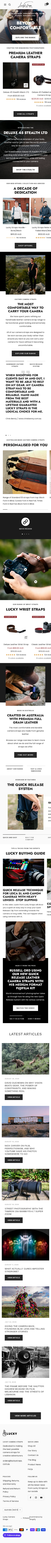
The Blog (32, 1460)
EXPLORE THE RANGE (25, 37)
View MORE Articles (25, 1415)
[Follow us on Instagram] (36, 1497)
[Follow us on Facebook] (30, 1497)
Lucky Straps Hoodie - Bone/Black (16, 229)
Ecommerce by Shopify (36, 1518)
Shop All (31, 1446)
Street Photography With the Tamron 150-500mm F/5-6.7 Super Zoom (24, 1211)
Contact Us (33, 1455)
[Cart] (46, 5)
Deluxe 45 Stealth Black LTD (16, 92)
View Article (14, 1097)
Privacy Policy (9, 1496)
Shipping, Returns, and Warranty (11, 1482)
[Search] (10, 5)
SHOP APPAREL (25, 245)
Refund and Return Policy (11, 1490)
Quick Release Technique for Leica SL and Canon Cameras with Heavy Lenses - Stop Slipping (23, 895)
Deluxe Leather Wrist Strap (16, 644)
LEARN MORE (25, 350)
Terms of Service (11, 1501)
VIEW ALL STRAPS (25, 114)
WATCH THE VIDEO (25, 1008)
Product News (34, 1464)
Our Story (32, 1450)
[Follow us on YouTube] (41, 1497)
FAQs (30, 1469)
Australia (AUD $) (11, 1510)
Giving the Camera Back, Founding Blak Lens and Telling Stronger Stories (25, 1329)
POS (24, 1518)
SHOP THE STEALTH (25, 170)
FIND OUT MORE (25, 758)
